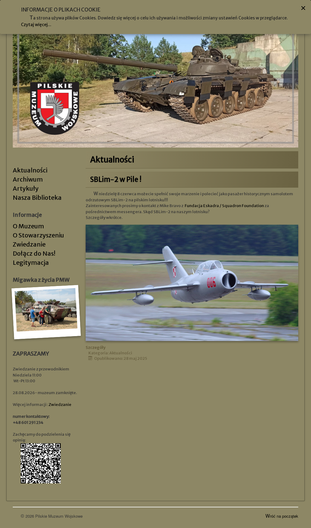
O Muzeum (28, 226)
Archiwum (28, 179)
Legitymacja (31, 262)
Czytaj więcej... (36, 24)
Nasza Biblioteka (37, 197)
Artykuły (26, 188)
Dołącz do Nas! (34, 253)
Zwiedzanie (29, 244)
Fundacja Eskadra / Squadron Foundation (224, 205)
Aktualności (30, 170)
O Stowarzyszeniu (38, 235)
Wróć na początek (281, 516)
